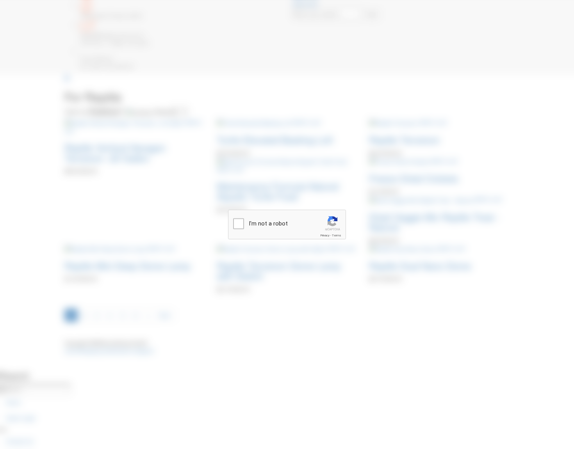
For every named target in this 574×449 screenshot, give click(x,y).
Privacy (325, 235)
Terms (336, 235)
